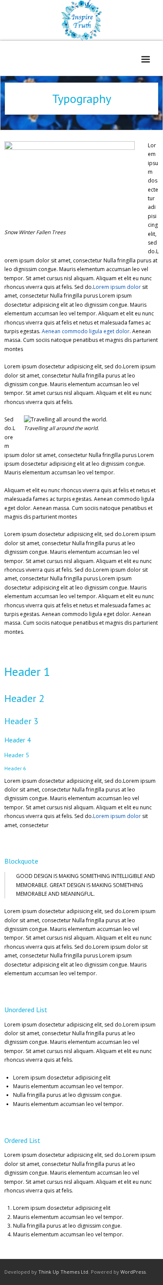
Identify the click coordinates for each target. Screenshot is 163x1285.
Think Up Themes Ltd (63, 1271)
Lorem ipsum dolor (117, 287)
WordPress (133, 1271)
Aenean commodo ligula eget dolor (86, 331)
